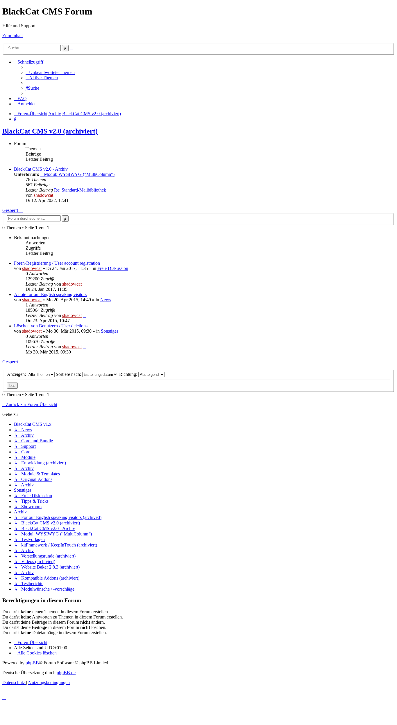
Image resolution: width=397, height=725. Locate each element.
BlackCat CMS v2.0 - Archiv (41, 169)
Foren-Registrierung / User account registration (57, 263)
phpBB (32, 662)
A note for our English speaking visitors (50, 294)
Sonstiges (109, 331)
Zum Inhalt (12, 35)
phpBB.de (66, 672)
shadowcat (43, 195)
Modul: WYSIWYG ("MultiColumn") (79, 174)
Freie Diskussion (112, 268)
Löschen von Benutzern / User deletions (50, 325)
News (105, 299)
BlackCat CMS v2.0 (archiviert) (50, 131)
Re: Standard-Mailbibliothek (80, 189)
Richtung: (128, 374)
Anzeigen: (17, 374)
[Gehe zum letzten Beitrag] (84, 284)
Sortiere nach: (69, 374)
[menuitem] (50, 72)
